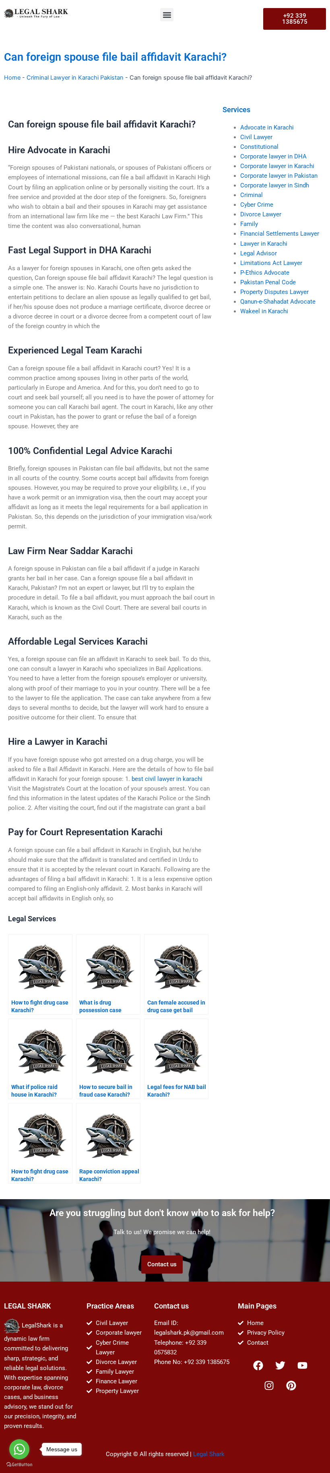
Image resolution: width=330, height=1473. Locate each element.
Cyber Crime (256, 204)
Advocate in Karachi (267, 127)
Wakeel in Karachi (264, 311)
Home (12, 77)
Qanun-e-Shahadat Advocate (278, 301)
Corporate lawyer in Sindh (274, 185)
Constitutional (259, 146)
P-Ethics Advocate (264, 272)
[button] (166, 14)
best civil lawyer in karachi (167, 779)
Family (249, 224)
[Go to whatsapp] (19, 1449)
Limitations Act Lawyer (271, 263)
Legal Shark (209, 1454)
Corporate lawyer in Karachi (277, 166)
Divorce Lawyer (260, 214)
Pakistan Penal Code (268, 282)
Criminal (251, 195)
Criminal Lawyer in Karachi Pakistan (75, 77)
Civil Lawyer (256, 137)
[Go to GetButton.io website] (19, 1464)
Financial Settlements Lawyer (279, 233)
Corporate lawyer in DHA (273, 156)
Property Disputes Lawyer (274, 292)
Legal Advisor (258, 253)
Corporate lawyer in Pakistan (279, 175)
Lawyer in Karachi (263, 243)
